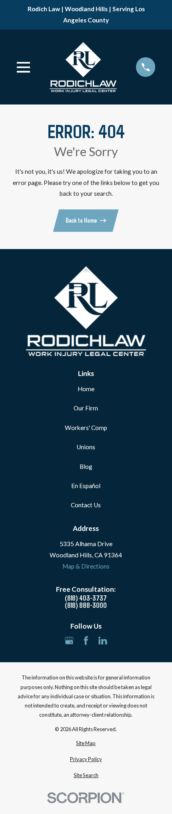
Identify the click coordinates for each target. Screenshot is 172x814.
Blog (86, 466)
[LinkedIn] (102, 640)
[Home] (83, 67)
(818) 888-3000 (86, 605)
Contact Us (86, 504)
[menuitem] (86, 743)
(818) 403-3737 (86, 598)
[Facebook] (86, 640)
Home (86, 388)
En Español (85, 485)
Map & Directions (86, 566)
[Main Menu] (23, 67)
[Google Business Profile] (69, 640)
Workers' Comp (86, 427)
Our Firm (86, 408)
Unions (85, 446)
